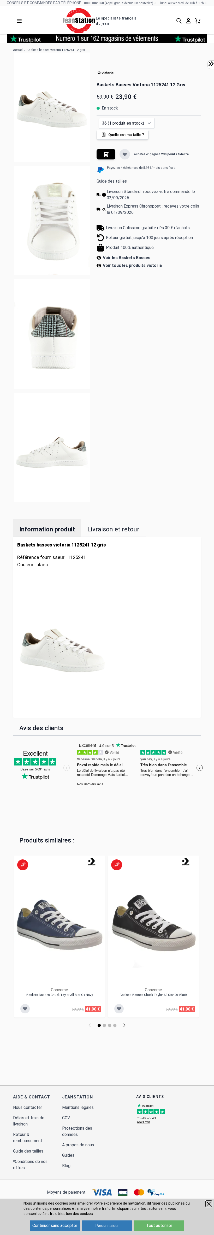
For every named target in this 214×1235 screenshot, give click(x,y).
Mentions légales (78, 1107)
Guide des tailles (112, 181)
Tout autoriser (159, 1225)
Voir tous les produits (132, 265)
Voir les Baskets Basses (126, 257)
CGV (66, 1117)
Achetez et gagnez (161, 154)
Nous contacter (27, 1107)
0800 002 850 (94, 3)
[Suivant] (124, 1025)
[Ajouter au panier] (106, 154)
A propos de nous (78, 1144)
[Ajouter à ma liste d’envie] (125, 154)
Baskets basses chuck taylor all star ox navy (59, 995)
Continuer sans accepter (54, 1225)
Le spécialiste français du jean (116, 20)
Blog (66, 1165)
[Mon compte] (188, 21)
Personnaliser (107, 1226)
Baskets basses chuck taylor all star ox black (153, 995)
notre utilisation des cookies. (69, 1214)
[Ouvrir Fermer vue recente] (211, 64)
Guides (68, 1155)
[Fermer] (209, 1204)
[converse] (91, 862)
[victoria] (106, 73)
